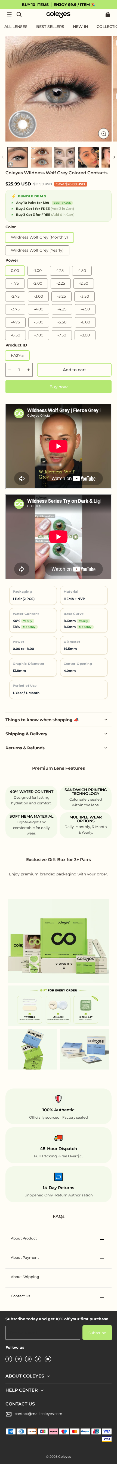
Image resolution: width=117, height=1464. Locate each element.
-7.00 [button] (38, 335)
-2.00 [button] (37, 283)
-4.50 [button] (85, 309)
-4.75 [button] (15, 322)
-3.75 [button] (15, 309)
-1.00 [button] (37, 270)
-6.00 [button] (85, 322)
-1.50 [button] (82, 270)
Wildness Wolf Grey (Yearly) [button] (37, 250)
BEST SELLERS (50, 26)
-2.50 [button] (83, 283)
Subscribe (97, 1333)
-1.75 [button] (15, 283)
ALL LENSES (15, 26)
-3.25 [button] (61, 296)
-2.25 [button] (60, 283)
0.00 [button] (15, 270)
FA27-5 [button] (17, 355)
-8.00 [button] (85, 335)
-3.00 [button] (38, 296)
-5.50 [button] (61, 322)
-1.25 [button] (60, 270)
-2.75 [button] (15, 296)
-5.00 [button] (38, 322)
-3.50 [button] (84, 296)
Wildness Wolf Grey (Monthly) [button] (39, 237)
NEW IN (80, 26)
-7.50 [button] (61, 335)
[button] (9, 14)
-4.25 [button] (61, 309)
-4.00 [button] (38, 309)
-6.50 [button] (15, 335)
